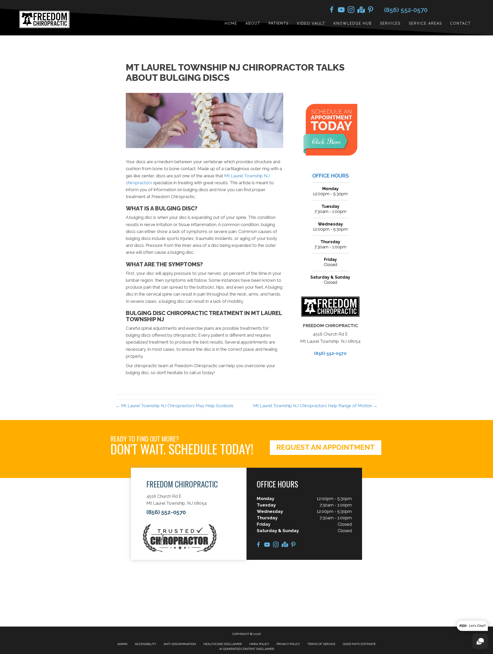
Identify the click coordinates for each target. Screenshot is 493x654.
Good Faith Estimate (359, 644)
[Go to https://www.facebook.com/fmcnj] (331, 10)
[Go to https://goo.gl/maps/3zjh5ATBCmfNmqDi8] (360, 10)
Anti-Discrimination (180, 644)
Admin (122, 644)
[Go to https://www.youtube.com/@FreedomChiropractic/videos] (341, 10)
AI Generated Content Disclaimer (246, 649)
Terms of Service (321, 644)
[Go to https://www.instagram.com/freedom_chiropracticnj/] (351, 10)
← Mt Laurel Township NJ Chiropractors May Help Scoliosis (174, 405)
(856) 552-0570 (406, 10)
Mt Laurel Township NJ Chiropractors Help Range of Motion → (315, 405)
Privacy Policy (288, 644)
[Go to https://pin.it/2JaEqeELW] (370, 10)
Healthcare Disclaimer (222, 644)
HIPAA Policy (259, 644)
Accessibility (145, 644)
